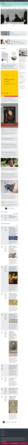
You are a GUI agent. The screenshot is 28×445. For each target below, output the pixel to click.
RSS (15, 213)
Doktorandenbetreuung (21, 65)
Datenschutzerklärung (3, 441)
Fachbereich (19, 8)
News (2, 8)
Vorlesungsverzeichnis (3, 431)
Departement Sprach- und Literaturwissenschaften (6, 4)
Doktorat (10, 8)
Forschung (14, 8)
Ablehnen (5, 443)
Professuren (25, 8)
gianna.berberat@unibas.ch (23, 81)
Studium (6, 8)
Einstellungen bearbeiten (14, 443)
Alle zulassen (23, 443)
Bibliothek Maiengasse (3, 435)
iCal (17, 213)
